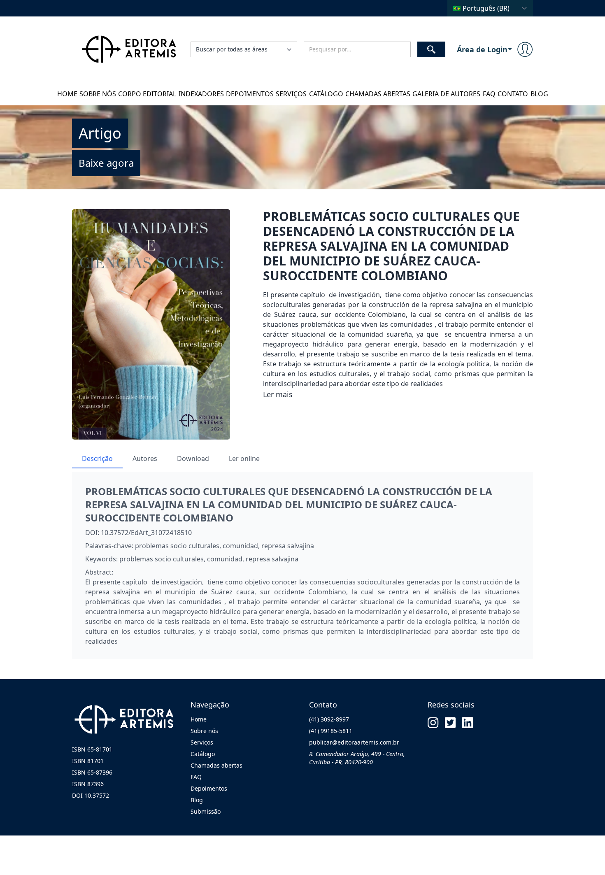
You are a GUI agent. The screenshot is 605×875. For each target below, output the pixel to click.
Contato (513, 93)
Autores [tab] (145, 458)
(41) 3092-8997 (329, 719)
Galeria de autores (446, 93)
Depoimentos (250, 93)
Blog (539, 93)
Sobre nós (97, 93)
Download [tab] (193, 458)
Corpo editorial (147, 93)
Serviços (291, 93)
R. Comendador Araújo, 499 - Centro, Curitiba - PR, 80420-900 (357, 758)
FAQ (489, 93)
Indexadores (201, 93)
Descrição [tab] (97, 458)
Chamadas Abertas (377, 93)
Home (67, 93)
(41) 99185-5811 (330, 731)
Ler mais (278, 394)
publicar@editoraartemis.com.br (354, 742)
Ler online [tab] (244, 458)
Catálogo (326, 93)
